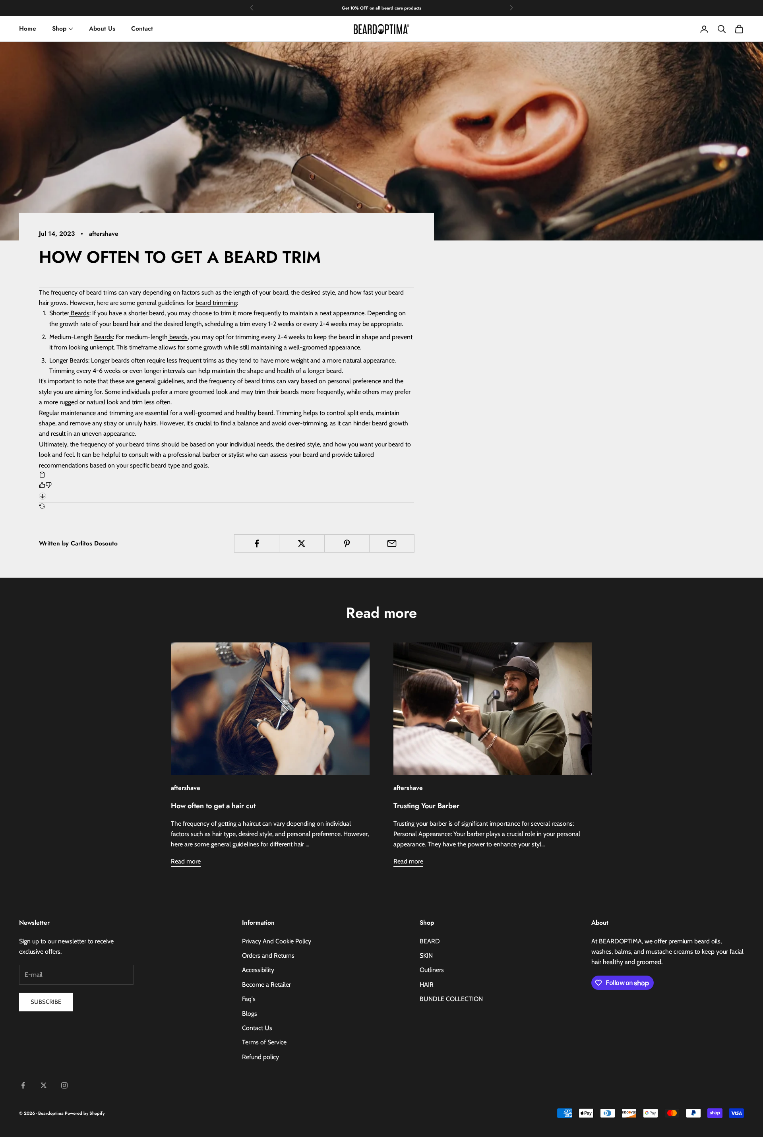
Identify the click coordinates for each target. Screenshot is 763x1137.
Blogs (249, 1013)
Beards (79, 313)
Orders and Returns (268, 955)
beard (93, 292)
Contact (142, 28)
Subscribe (46, 1001)
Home (27, 28)
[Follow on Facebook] (23, 1085)
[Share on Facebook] (256, 543)
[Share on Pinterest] (347, 543)
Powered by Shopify (85, 1113)
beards (178, 337)
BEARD (430, 941)
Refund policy (260, 1057)
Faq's (249, 999)
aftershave (103, 233)
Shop (59, 28)
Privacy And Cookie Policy (276, 941)
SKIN (426, 955)
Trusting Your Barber (426, 806)
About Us (102, 28)
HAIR (427, 984)
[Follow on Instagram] (64, 1085)
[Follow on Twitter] (44, 1085)
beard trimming (216, 303)
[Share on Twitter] (301, 543)
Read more (186, 861)
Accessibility (258, 970)
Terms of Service (264, 1042)
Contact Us (257, 1028)
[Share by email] (392, 543)
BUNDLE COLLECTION (451, 999)
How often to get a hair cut (213, 806)
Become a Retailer (266, 984)
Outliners (432, 970)
